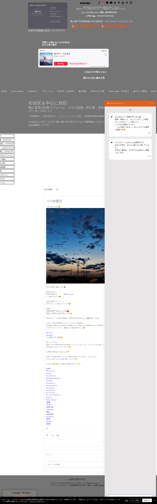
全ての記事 (48, 190)
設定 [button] (126, 500)
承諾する (147, 500)
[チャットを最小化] (151, 103)
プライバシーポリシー (36, 501)
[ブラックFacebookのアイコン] (126, 2)
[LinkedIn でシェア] (58, 435)
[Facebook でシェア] (47, 435)
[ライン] (107, 2)
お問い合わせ (99, 485)
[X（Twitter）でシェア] (52, 435)
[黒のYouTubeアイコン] (111, 2)
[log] (130, 300)
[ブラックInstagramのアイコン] (130, 2)
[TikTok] (99, 2)
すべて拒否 (135, 500)
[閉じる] (154, 500)
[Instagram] (103, 2)
